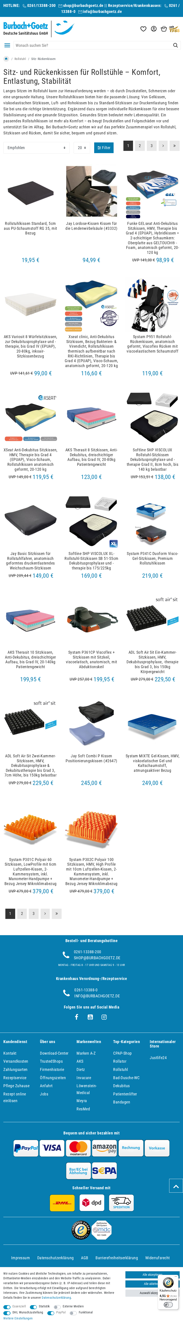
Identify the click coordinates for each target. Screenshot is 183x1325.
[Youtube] (90, 1017)
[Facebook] (76, 1017)
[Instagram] (104, 1017)
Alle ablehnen (152, 1284)
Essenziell (19, 1306)
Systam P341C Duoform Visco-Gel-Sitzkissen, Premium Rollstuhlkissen (152, 558)
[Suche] (176, 45)
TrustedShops (51, 1061)
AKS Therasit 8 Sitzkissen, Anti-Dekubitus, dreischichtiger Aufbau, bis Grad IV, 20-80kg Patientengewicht (91, 457)
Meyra (82, 1100)
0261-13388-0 (86, 990)
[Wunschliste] (143, 29)
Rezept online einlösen (14, 1097)
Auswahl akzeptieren (152, 1293)
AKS (80, 1061)
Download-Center (54, 1053)
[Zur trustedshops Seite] (81, 1238)
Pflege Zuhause (16, 1085)
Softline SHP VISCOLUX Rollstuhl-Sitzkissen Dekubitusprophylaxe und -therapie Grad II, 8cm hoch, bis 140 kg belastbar (153, 459)
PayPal (61, 1312)
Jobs (44, 1094)
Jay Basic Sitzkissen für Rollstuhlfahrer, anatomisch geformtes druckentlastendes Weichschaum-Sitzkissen (30, 560)
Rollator (119, 1061)
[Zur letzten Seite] (57, 914)
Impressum (20, 1257)
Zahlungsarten (15, 1069)
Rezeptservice (15, 1077)
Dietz (81, 1069)
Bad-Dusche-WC (126, 1077)
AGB (84, 1257)
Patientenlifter (125, 1094)
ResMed (83, 1109)
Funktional (86, 1312)
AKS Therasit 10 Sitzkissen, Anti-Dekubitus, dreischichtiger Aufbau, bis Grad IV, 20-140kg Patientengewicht (30, 659)
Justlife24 (158, 1057)
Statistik (44, 1306)
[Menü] (176, 1277)
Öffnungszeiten (53, 1077)
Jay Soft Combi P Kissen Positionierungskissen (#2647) (91, 758)
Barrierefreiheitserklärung (117, 1257)
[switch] (168, 1304)
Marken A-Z (86, 1053)
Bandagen (121, 1102)
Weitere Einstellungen (18, 1318)
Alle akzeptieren (152, 1275)
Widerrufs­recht (157, 1257)
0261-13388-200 (87, 951)
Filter (105, 147)
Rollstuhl (20, 59)
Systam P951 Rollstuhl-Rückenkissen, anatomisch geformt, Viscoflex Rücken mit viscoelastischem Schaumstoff (152, 343)
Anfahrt (46, 1085)
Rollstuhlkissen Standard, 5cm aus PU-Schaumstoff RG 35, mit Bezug (30, 228)
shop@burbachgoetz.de (83, 5)
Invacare (84, 1077)
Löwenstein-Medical (87, 1089)
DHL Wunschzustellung (27, 1312)
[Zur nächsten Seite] (45, 914)
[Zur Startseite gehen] (6, 59)
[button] (153, 29)
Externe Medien (73, 1306)
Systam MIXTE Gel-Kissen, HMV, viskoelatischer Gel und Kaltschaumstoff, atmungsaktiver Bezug (153, 763)
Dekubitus (121, 1085)
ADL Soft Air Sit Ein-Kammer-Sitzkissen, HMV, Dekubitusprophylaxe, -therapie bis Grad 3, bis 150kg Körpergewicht (152, 662)
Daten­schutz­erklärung (55, 1257)
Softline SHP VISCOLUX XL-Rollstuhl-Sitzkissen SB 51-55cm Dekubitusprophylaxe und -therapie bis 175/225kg (91, 560)
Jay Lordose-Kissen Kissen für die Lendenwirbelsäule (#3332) (91, 226)
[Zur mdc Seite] (102, 1238)
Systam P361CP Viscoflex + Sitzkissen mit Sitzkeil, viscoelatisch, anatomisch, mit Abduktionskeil (91, 659)
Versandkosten (15, 1061)
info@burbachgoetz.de (102, 11)
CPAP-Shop (122, 1053)
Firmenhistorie (52, 1069)
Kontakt (10, 1053)
